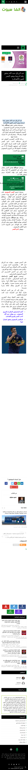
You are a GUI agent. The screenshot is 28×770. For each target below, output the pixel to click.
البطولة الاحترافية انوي (20, 723)
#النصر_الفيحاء (16, 157)
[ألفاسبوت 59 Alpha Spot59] (14, 10)
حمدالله (7, 125)
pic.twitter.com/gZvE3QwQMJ (15, 160)
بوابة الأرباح (23, 725)
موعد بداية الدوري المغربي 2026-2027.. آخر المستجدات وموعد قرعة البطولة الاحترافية (11, 641)
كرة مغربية (23, 737)
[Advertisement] (14, 29)
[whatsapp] (9, 764)
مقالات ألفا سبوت (21, 740)
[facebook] (19, 764)
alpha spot (23, 527)
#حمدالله (19, 158)
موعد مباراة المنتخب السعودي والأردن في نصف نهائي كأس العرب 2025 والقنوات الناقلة (11, 662)
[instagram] (11, 764)
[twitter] (16, 764)
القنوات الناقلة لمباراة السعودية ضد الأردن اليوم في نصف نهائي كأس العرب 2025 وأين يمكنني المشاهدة (11, 632)
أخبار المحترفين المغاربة (20, 720)
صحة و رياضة (22, 728)
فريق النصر (13, 276)
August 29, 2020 (19, 188)
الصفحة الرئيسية (22, 84)
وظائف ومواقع (22, 742)
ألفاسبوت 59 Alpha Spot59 (17, 768)
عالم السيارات (22, 730)
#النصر (22, 183)
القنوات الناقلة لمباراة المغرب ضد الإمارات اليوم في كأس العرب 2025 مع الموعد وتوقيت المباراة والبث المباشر (11, 651)
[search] (3, 2)
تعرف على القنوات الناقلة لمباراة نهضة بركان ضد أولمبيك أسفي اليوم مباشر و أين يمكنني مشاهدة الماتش (14, 64)
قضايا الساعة (22, 732)
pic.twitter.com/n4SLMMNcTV (15, 185)
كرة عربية (23, 735)
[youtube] (14, 764)
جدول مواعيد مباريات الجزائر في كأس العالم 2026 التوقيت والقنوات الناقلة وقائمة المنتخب (11, 622)
